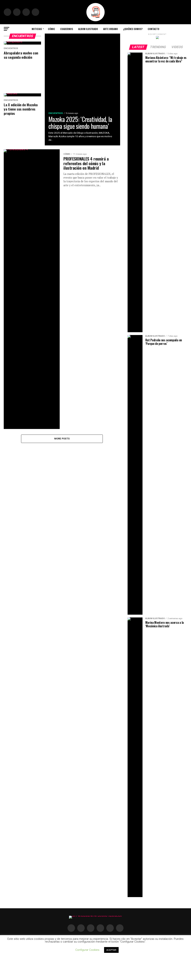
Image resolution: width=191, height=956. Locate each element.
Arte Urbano (110, 29)
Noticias (37, 29)
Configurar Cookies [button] (87, 950)
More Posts (62, 438)
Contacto (153, 29)
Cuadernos (66, 29)
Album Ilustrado (88, 29)
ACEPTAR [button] (111, 950)
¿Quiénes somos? (133, 29)
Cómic (51, 29)
